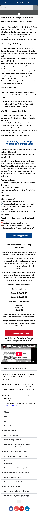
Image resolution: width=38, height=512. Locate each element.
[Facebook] (11, 508)
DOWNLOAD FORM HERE (10, 406)
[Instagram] (16, 508)
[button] (19, 13)
